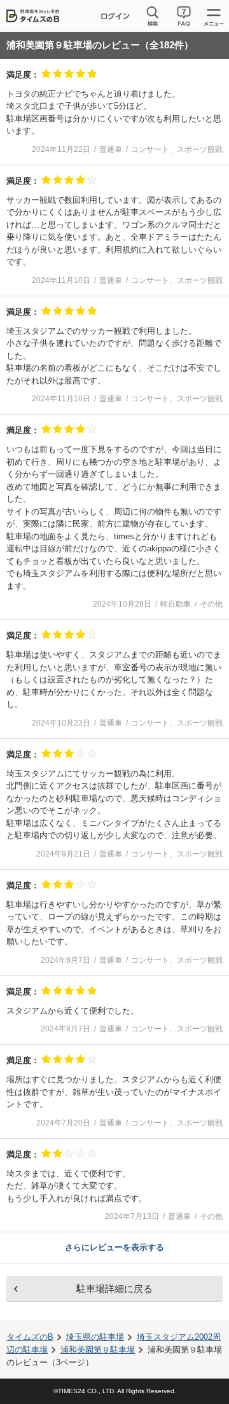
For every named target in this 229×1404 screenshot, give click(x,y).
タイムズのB (29, 1337)
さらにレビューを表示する (114, 1247)
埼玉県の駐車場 (95, 1337)
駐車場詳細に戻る (114, 1288)
